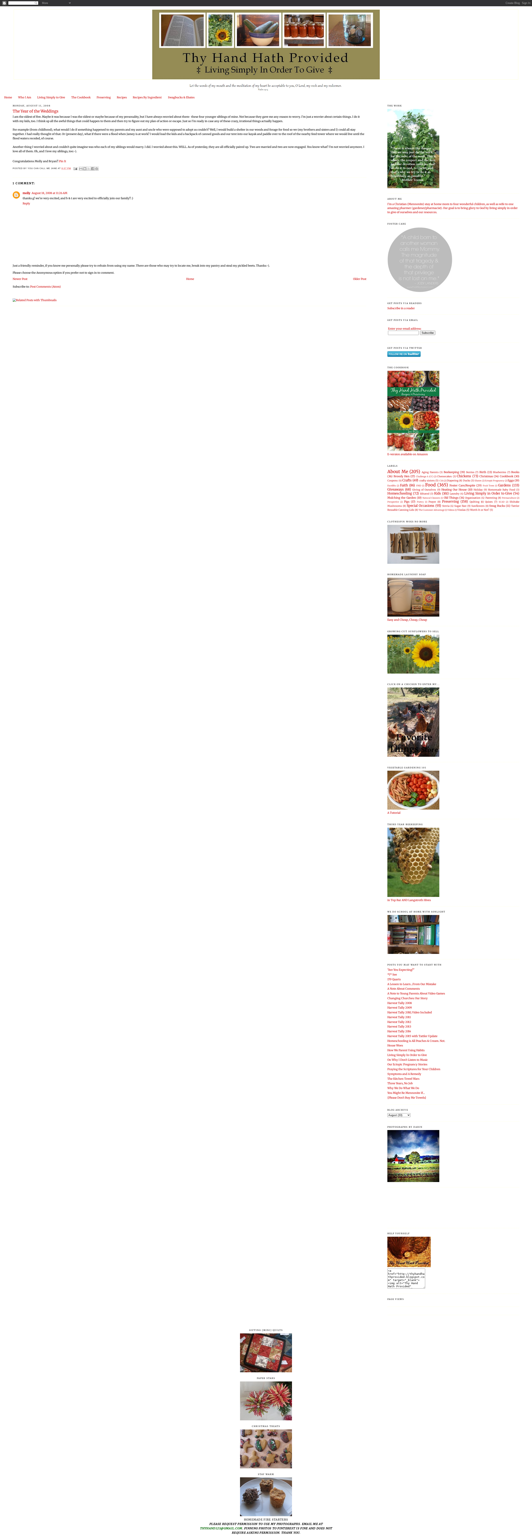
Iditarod (424, 493)
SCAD (502, 502)
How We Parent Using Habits (406, 1050)
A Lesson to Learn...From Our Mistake (411, 984)
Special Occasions (420, 506)
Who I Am (24, 97)
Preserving (104, 97)
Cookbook (506, 476)
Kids (437, 493)
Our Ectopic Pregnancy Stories (407, 1064)
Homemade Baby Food (501, 489)
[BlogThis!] (85, 169)
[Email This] (81, 169)
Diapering (452, 480)
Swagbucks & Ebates (181, 97)
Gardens (504, 485)
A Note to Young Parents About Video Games (416, 993)
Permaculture (509, 498)
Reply (26, 203)
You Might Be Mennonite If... (406, 1093)
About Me (397, 471)
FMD (418, 485)
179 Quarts (394, 979)
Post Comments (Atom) (45, 286)
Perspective (393, 502)
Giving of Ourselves (424, 489)
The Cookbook (81, 97)
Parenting (491, 497)
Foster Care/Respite (462, 485)
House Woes (395, 1045)
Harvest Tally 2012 (399, 1022)
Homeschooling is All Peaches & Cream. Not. (416, 1041)
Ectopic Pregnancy (494, 480)
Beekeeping (451, 472)
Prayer (432, 501)
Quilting (474, 501)
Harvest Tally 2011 (399, 1017)
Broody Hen (402, 476)
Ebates (478, 480)
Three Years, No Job (400, 1083)
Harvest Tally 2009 (399, 1007)
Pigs (406, 501)
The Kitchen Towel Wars (403, 1079)
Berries (470, 472)
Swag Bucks (497, 506)
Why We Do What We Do (403, 1088)
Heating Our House (454, 489)
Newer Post (20, 279)
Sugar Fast (460, 505)
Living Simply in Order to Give (488, 493)
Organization (472, 497)
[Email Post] (75, 168)
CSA (441, 480)
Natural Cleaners (431, 498)
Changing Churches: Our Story (407, 998)
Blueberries (499, 472)
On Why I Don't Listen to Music (407, 1060)
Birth (482, 472)
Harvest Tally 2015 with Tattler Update (412, 1036)
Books (515, 472)
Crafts (407, 480)
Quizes (489, 501)
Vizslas (461, 509)
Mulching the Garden (401, 498)
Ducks (466, 480)
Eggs (511, 480)
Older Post (359, 279)
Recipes (122, 97)
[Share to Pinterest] (97, 169)
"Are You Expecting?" (400, 970)
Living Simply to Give (51, 97)
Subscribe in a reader (401, 308)
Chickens (464, 476)
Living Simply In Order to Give (407, 1055)
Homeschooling (399, 493)
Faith (404, 485)
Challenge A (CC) (424, 476)
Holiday (478, 489)
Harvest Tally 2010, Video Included (409, 1012)
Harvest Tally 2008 (399, 1003)
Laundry (454, 493)
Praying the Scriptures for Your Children (413, 1069)
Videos (451, 510)
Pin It (62, 161)
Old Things (451, 498)
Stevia (445, 505)
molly (26, 193)
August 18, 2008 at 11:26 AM (49, 193)
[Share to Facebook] (93, 169)
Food (430, 485)
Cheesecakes (444, 476)
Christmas (486, 476)
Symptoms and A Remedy (404, 1074)
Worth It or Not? (479, 509)
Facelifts (391, 485)
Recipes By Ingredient (147, 97)
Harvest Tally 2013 (399, 1026)
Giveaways (395, 489)
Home (8, 97)
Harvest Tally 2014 (399, 1031)
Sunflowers (478, 505)
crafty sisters (427, 480)
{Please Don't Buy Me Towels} (406, 1097)
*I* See (392, 974)
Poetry (420, 502)
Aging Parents (430, 472)
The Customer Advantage (432, 510)
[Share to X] (89, 169)
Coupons (392, 480)
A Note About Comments (403, 988)
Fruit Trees (488, 485)
